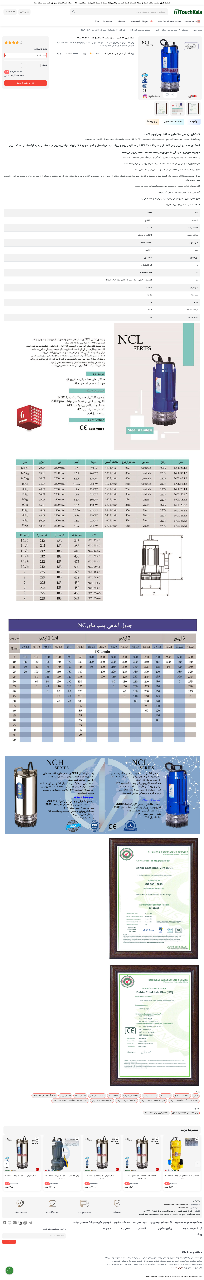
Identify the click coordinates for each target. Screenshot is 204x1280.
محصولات (121, 21)
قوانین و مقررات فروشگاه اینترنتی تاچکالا (92, 1222)
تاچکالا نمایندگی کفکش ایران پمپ (183, 1100)
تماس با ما (107, 21)
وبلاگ (97, 21)
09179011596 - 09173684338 (176, 1204)
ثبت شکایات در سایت (192, 1228)
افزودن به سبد (24, 83)
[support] (20, 1223)
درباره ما (107, 1228)
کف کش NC (166, 1095)
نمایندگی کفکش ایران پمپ (44, 1095)
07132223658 (182, 1207)
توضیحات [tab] (193, 122)
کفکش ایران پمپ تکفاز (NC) (140, 30)
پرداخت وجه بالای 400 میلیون (169, 21)
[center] (73, 12)
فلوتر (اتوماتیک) (40, 49)
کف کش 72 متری (182, 1095)
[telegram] (30, 1223)
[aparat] (4, 1223)
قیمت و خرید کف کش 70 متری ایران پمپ (70, 1100)
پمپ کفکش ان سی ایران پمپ (152, 1100)
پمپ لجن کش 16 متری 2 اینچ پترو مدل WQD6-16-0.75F (62, 1177)
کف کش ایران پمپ (131, 1095)
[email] (14, 1223)
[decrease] (37, 65)
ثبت (9, 1242)
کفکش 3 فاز (114, 1095)
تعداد (44, 65)
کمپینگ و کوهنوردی (140, 21)
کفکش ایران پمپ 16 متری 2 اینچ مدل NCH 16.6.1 (22, 1175)
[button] (198, 1164)
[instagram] (25, 1223)
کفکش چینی (65, 1095)
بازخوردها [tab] (152, 122)
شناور (195, 1095)
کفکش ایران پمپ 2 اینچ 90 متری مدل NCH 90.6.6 (102, 1177)
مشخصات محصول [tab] (173, 122)
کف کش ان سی (150, 1095)
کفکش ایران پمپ (97, 1095)
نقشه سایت (142, 1228)
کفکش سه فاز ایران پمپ (102, 1100)
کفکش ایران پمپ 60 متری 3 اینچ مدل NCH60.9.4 (142, 1177)
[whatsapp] (9, 1223)
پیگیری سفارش (165, 1228)
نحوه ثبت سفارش (122, 1222)
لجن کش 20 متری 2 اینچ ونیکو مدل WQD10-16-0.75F (182, 1177)
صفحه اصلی (197, 30)
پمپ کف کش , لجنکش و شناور (166, 30)
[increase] (24, 65)
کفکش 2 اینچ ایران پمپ (126, 1100)
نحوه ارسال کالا (140, 1222)
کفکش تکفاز (80, 1095)
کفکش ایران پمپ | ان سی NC (117, 53)
